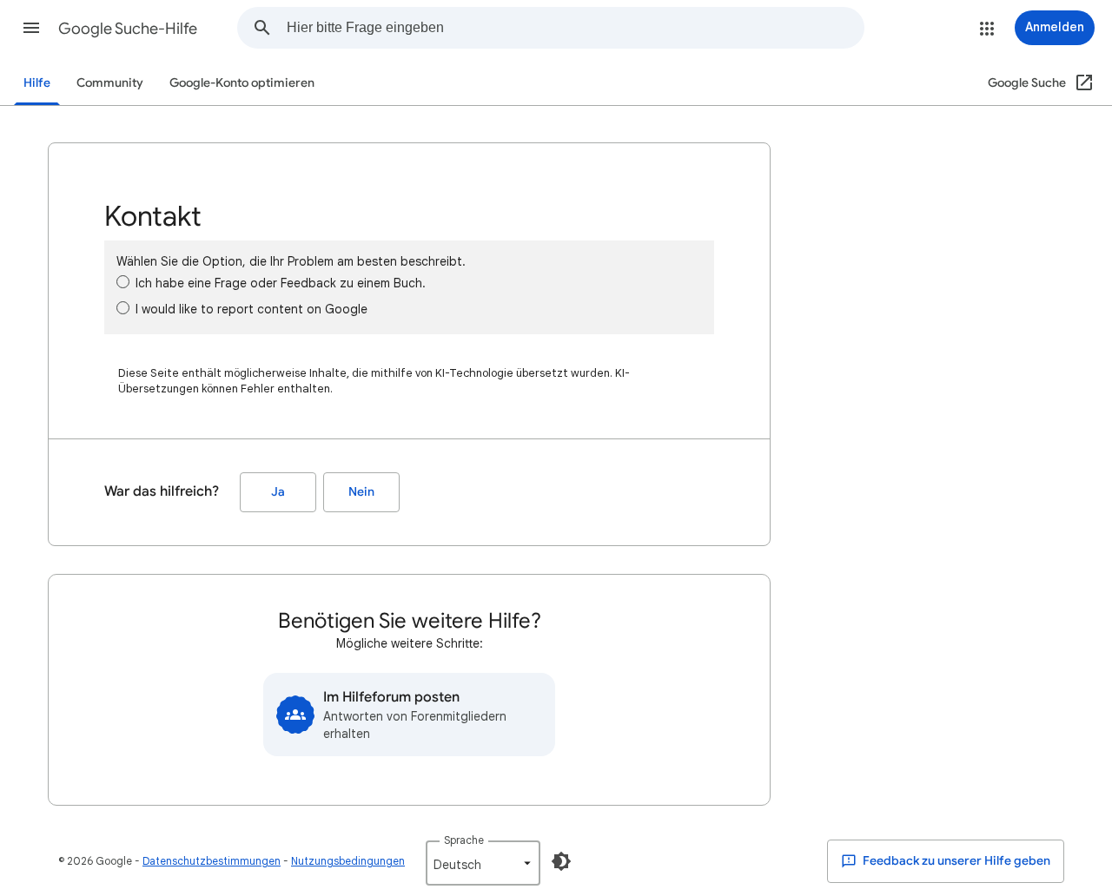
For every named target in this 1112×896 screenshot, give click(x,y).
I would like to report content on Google (251, 309)
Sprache (464, 840)
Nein (361, 491)
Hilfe (36, 83)
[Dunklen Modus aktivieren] (561, 861)
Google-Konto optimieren (241, 83)
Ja (278, 491)
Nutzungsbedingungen (348, 860)
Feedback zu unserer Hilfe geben (955, 860)
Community (109, 83)
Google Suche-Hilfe (127, 28)
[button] (31, 28)
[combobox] (575, 28)
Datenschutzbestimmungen (211, 860)
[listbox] (483, 863)
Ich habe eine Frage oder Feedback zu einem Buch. (281, 283)
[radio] (122, 281)
